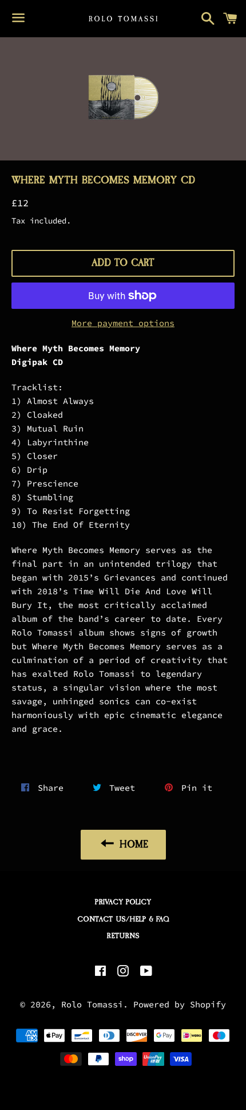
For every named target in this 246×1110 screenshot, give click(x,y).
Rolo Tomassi (92, 1004)
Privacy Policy (123, 902)
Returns (123, 935)
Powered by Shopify (179, 1004)
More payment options (123, 322)
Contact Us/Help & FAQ (123, 919)
